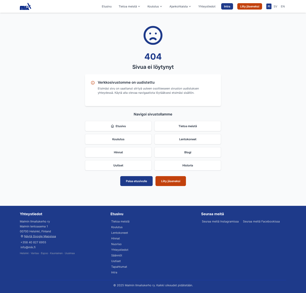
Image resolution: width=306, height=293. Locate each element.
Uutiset (118, 165)
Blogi (187, 152)
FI (269, 6)
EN (283, 6)
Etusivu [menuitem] (107, 6)
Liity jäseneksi (170, 181)
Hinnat (118, 152)
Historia (187, 165)
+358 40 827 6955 (33, 242)
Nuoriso (116, 244)
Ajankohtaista (178, 6)
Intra (114, 272)
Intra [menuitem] (227, 6)
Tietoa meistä (128, 6)
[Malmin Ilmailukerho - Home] (25, 6)
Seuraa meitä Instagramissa (220, 221)
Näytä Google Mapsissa (40, 236)
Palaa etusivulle (136, 181)
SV (275, 6)
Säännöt (116, 255)
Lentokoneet (187, 139)
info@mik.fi (28, 247)
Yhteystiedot (119, 249)
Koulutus (153, 6)
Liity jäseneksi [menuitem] (249, 6)
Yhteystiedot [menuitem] (207, 6)
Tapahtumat (119, 266)
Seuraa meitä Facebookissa (261, 221)
